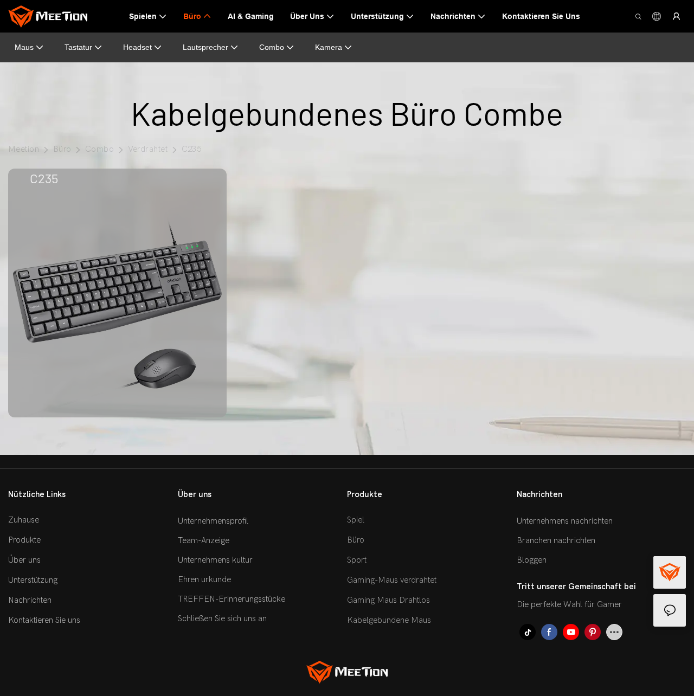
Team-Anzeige (203, 540)
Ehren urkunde (204, 579)
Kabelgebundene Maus (389, 620)
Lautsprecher (205, 47)
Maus (24, 47)
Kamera (328, 47)
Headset (137, 47)
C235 (192, 149)
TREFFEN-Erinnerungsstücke (231, 599)
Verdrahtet (148, 149)
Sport (357, 560)
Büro (62, 149)
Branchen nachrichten (556, 540)
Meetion (23, 149)
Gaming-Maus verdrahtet (391, 580)
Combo (271, 47)
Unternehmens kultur (215, 560)
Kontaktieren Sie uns (44, 620)
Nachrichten (30, 600)
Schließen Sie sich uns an (222, 618)
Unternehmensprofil (213, 521)
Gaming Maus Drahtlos (388, 600)
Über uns (24, 560)
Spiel (355, 520)
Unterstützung (32, 580)
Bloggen (532, 560)
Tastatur (78, 47)
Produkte (24, 540)
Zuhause (23, 520)
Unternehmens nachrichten (565, 521)
